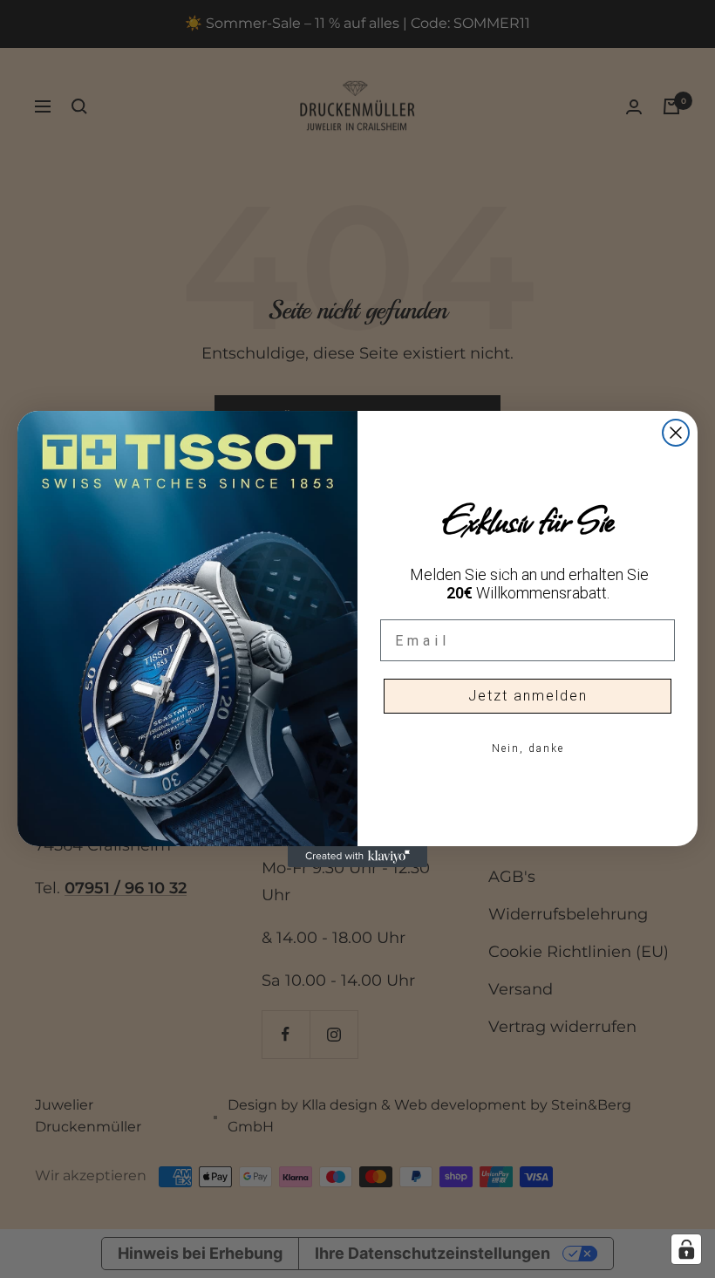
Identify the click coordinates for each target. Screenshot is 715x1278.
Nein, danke (528, 748)
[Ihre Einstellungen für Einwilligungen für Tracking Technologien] (686, 1249)
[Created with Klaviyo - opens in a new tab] (357, 856)
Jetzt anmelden (528, 695)
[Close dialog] (676, 433)
